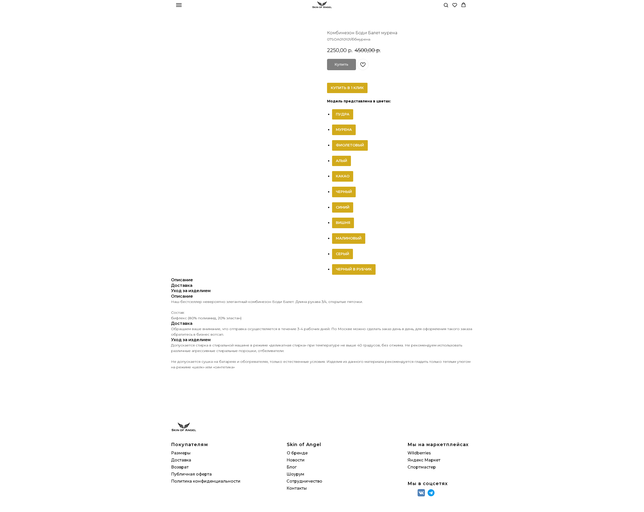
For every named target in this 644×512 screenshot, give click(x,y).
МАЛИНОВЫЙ (348, 238)
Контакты (297, 488)
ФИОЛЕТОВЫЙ (350, 145)
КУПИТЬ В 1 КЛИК (347, 88)
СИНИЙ (342, 207)
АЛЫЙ (341, 161)
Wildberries (419, 453)
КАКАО (342, 176)
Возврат (180, 467)
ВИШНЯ (343, 222)
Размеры (181, 453)
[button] (446, 5)
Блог (292, 467)
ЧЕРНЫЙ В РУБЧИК (354, 269)
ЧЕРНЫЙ (344, 191)
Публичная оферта (191, 474)
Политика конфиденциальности (205, 481)
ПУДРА (342, 114)
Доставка (181, 460)
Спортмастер (422, 467)
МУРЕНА (344, 129)
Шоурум (295, 474)
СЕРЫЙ (342, 254)
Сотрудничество (304, 481)
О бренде (297, 453)
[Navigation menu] (179, 5)
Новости (296, 460)
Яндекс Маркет (424, 460)
